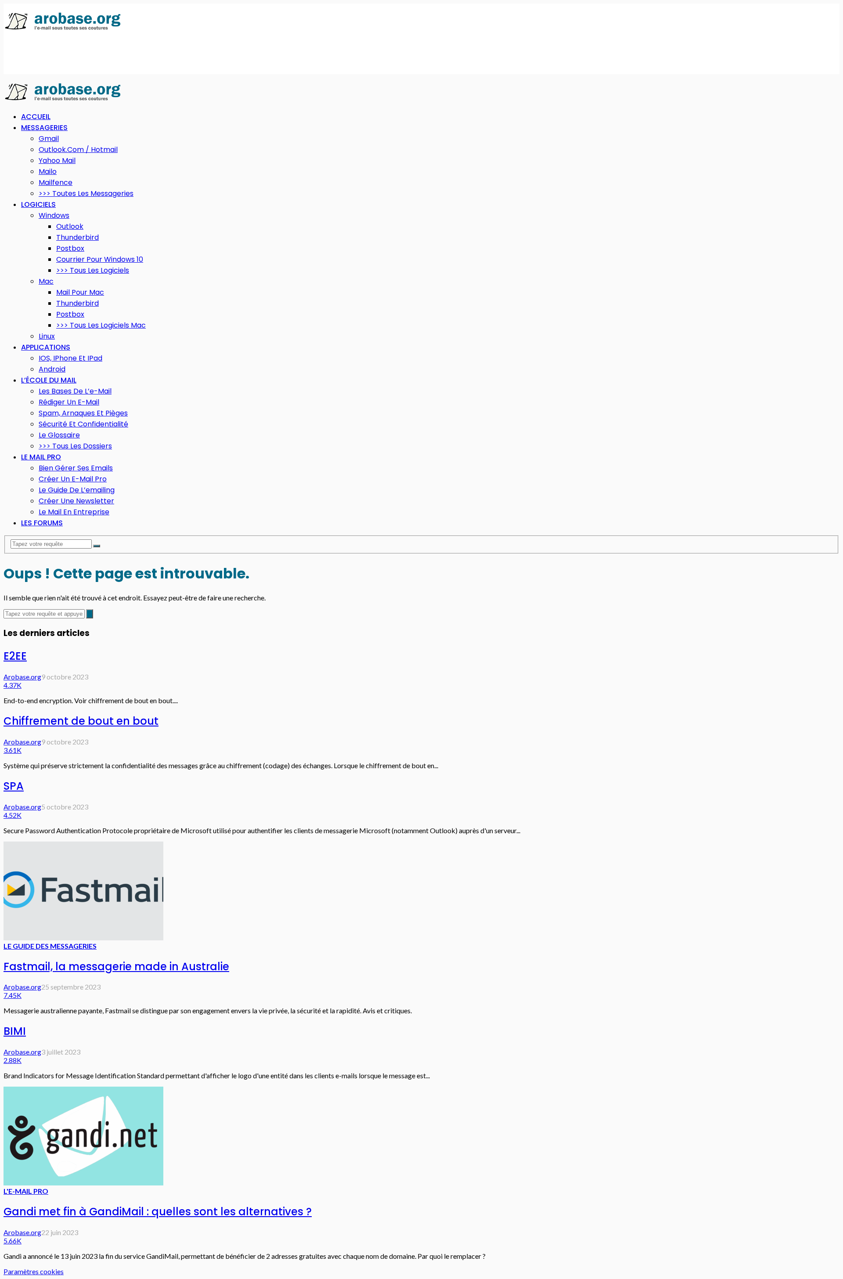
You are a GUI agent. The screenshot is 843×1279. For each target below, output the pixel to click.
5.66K (13, 1240)
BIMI (15, 1031)
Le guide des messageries (50, 946)
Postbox (70, 248)
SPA (14, 786)
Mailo (48, 171)
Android (52, 369)
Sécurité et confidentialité (83, 424)
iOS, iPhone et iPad (70, 358)
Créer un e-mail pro (73, 479)
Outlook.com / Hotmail (78, 150)
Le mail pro (41, 457)
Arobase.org (22, 676)
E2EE (15, 656)
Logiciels (38, 204)
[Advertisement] (163, 53)
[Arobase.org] (63, 29)
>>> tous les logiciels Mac (101, 325)
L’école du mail (48, 380)
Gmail (49, 139)
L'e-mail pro (26, 1191)
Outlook (69, 226)
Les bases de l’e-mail (75, 391)
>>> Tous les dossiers (75, 446)
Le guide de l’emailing (77, 490)
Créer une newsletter (76, 501)
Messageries (44, 128)
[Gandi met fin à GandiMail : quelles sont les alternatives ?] (83, 1182)
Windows (54, 215)
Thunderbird (77, 237)
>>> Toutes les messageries (86, 193)
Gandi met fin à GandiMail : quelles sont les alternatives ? (158, 1211)
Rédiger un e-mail (69, 402)
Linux (47, 336)
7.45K (13, 995)
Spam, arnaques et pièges (83, 413)
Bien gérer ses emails (76, 468)
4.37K (13, 685)
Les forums (42, 523)
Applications (45, 347)
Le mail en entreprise (74, 512)
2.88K (13, 1060)
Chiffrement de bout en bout (81, 721)
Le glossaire (59, 435)
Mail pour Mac (80, 292)
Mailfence (55, 182)
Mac (46, 281)
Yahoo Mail (57, 160)
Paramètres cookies (34, 1271)
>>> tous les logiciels (92, 270)
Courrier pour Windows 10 (99, 259)
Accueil (35, 117)
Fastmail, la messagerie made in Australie (116, 966)
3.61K (13, 750)
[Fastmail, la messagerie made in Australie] (83, 937)
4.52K (13, 815)
